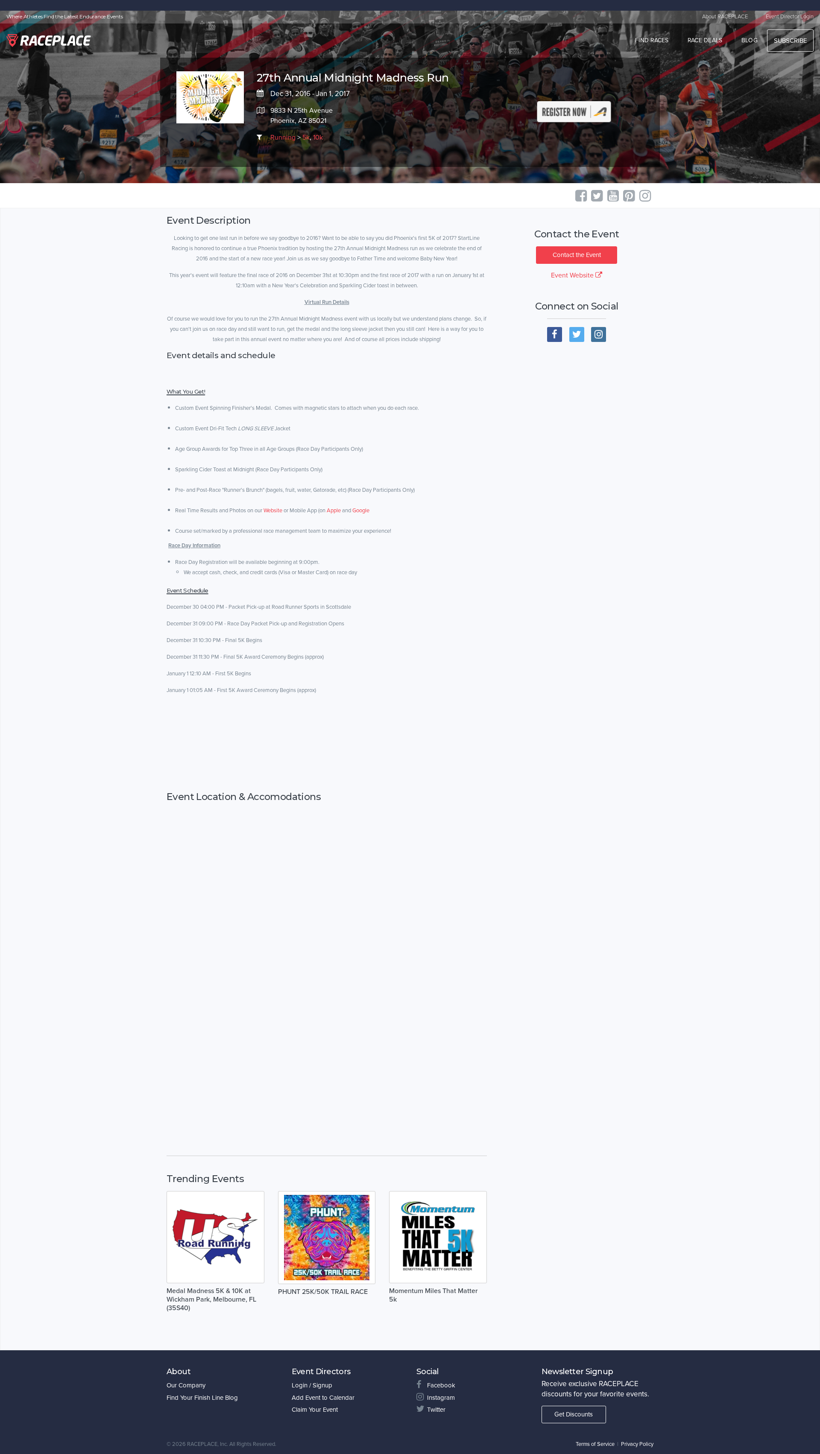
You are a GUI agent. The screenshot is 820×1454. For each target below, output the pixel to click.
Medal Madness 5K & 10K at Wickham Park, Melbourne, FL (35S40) (211, 1299)
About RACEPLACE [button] (725, 16)
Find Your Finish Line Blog (202, 1397)
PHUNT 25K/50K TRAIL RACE (323, 1292)
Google (360, 510)
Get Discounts (573, 1414)
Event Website (573, 275)
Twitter (436, 1409)
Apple (334, 510)
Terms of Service (595, 1444)
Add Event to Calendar (323, 1397)
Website (273, 510)
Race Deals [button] (705, 40)
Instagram (441, 1397)
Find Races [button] (652, 40)
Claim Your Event (315, 1409)
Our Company (186, 1385)
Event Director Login (790, 16)
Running (283, 137)
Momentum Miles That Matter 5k (433, 1295)
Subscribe (790, 40)
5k (306, 137)
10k (318, 137)
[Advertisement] (327, 743)
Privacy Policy (637, 1444)
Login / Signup (312, 1385)
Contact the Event (577, 255)
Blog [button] (749, 40)
